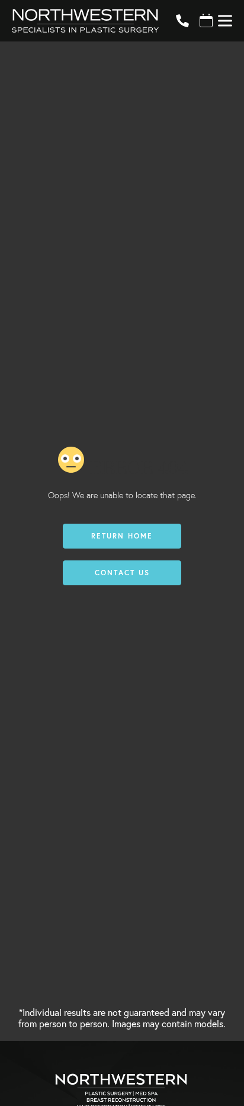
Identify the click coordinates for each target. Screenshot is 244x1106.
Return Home (122, 535)
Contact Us (122, 572)
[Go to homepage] (79, 20)
